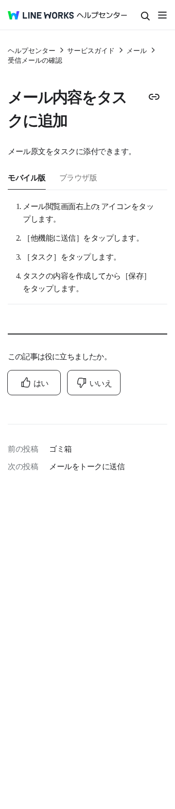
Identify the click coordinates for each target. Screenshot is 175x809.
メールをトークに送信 (86, 466)
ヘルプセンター (31, 50)
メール (136, 50)
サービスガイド (91, 50)
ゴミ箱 (60, 448)
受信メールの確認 (35, 60)
